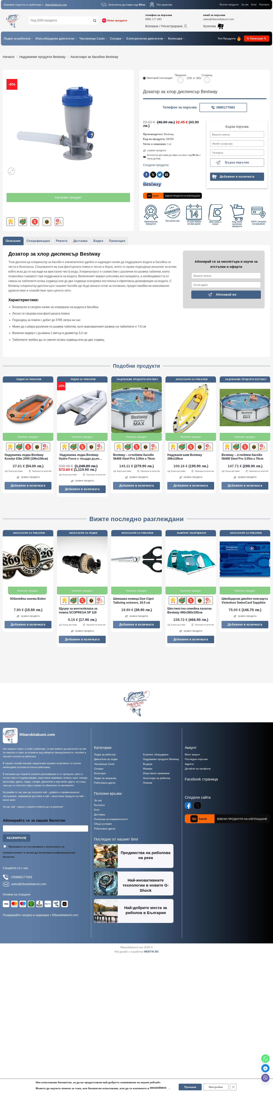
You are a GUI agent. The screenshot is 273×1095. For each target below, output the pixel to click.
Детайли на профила (198, 768)
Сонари (115, 38)
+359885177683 (21, 877)
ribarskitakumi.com (56, 4)
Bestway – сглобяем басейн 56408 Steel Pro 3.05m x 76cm (242, 456)
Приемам (190, 1087)
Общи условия (103, 823)
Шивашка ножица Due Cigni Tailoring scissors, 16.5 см (133, 600)
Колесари (175, 38)
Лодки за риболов (17, 38)
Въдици (147, 763)
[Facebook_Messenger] (265, 1068)
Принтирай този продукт (160, 78)
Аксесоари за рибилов (156, 778)
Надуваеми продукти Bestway (42, 57)
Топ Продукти (227, 38)
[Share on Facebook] (146, 174)
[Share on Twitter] (160, 174)
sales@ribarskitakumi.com (218, 19)
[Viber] (265, 1078)
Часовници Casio (92, 38)
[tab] (13, 241)
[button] (166, 26)
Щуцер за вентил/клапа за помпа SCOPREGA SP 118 (78, 610)
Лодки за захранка (105, 778)
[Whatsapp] (265, 1058)
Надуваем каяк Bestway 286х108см (184, 456)
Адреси (189, 763)
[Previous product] (207, 80)
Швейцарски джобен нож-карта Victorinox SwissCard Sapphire (245, 600)
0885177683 (225, 107)
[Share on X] (153, 174)
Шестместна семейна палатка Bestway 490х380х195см (189, 610)
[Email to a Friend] (166, 174)
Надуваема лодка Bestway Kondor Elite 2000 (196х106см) (26, 456)
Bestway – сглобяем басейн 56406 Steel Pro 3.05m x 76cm (134, 456)
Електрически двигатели (144, 38)
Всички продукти (229, 4)
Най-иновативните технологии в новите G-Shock (146, 885)
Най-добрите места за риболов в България (145, 910)
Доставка (99, 814)
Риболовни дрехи (104, 782)
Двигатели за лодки (106, 759)
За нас (245, 4)
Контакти (264, 4)
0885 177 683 (153, 19)
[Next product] (180, 80)
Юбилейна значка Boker (28, 598)
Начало (8, 57)
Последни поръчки (196, 759)
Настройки (216, 1087)
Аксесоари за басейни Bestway (94, 57)
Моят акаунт (192, 754)
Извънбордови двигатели (54, 38)
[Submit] (95, 20)
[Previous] (3, 438)
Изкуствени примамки (156, 773)
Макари (147, 768)
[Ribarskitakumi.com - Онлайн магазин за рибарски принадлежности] (13, 20)
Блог (254, 4)
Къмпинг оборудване (156, 754)
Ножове (147, 782)
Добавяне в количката (237, 176)
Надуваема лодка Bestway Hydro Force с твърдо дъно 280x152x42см (79, 457)
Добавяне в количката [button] (28, 485)
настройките (158, 1087)
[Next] (270, 438)
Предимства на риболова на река (145, 855)
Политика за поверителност (111, 819)
